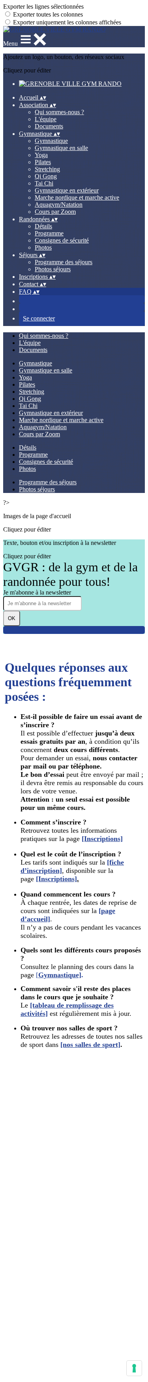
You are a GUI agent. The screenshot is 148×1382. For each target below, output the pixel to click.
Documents (49, 126)
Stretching (47, 169)
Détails (43, 226)
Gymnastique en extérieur (67, 190)
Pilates (43, 162)
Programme (49, 233)
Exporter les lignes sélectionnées (43, 6)
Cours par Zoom (55, 211)
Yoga (41, 155)
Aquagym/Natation (58, 204)
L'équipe (45, 119)
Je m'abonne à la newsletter (37, 592)
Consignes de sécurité (62, 240)
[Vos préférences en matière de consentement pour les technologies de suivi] (134, 1368)
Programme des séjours (63, 262)
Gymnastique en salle (61, 147)
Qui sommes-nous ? (59, 112)
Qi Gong (46, 176)
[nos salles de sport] (90, 1045)
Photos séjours (53, 269)
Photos (43, 247)
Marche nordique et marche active (77, 197)
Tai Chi (44, 183)
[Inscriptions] (102, 839)
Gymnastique (51, 140)
